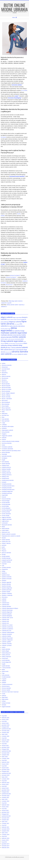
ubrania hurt (9, 284)
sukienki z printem (7, 645)
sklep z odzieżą (11, 347)
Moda (4, 61)
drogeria (4, 434)
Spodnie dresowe (6, 586)
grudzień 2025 (5, 725)
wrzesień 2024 (5, 753)
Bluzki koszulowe (6, 387)
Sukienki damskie (6, 606)
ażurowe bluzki (6, 369)
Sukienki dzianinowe (7, 610)
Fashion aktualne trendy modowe (10, 441)
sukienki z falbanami (7, 640)
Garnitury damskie (7, 443)
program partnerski (7, 560)
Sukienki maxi (5, 619)
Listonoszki (5, 523)
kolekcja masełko (6, 469)
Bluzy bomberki (6, 402)
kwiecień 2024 (5, 762)
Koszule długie (6, 500)
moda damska (17, 335)
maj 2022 (4, 803)
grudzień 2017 (5, 844)
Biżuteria (4, 380)
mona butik (17, 339)
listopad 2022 (5, 792)
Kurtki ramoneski (6, 513)
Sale (3, 565)
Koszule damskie (6, 499)
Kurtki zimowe (5, 515)
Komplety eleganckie (7, 491)
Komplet (4, 482)
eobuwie (4, 437)
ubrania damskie (18, 63)
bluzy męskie (5, 406)
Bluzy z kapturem (6, 409)
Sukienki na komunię (7, 627)
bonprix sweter (10, 319)
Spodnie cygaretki (6, 582)
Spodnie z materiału (7, 595)
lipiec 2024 (5, 756)
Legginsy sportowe (7, 519)
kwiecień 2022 (5, 805)
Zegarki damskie (6, 706)
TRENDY (4, 680)
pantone (4, 545)
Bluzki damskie (6, 383)
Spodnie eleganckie (7, 588)
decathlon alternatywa (8, 426)
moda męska (5, 530)
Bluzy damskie (5, 404)
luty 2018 (4, 842)
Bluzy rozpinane (6, 408)
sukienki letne (8, 349)
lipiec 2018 (5, 832)
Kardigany (4, 458)
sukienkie (18, 347)
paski (3, 547)
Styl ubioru (5, 597)
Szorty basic (5, 658)
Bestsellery (5, 372)
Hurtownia (3, 137)
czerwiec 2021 (5, 823)
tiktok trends (5, 671)
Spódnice (4, 573)
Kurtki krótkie (5, 506)
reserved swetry (11, 343)
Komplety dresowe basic (8, 489)
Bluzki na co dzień (6, 389)
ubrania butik (8, 352)
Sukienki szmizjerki (7, 634)
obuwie (4, 538)
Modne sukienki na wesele (9, 534)
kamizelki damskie (6, 456)
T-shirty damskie (6, 667)
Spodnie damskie (6, 584)
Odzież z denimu (6, 543)
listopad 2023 (5, 771)
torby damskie (5, 675)
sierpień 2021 (5, 819)
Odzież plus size (6, 541)
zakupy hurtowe (6, 703)
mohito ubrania (11, 339)
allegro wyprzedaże (17, 317)
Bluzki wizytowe (6, 391)
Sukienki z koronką (7, 643)
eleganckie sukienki (7, 435)
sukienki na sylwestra (7, 628)
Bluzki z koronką (6, 396)
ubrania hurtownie (15, 275)
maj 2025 (4, 738)
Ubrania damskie (6, 688)
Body (3, 411)
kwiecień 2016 (5, 847)
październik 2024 (6, 751)
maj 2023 (4, 780)
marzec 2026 (5, 719)
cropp (3, 422)
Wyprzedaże (5, 699)
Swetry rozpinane (6, 656)
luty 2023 (4, 786)
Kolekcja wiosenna (6, 474)
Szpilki (3, 664)
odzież (22, 339)
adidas (3, 363)
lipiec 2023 (5, 777)
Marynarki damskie (7, 525)
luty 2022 (4, 808)
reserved (4, 563)
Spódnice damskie (6, 576)
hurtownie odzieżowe (7, 448)
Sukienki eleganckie (7, 612)
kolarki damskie (6, 463)
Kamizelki (4, 454)
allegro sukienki (7, 317)
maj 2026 (4, 715)
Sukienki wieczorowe (7, 638)
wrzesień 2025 (5, 730)
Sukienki (4, 601)
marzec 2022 (5, 806)
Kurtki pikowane (6, 508)
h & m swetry (16, 324)
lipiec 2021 (5, 821)
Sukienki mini (5, 623)
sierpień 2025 (5, 732)
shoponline (5, 569)
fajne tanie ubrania (7, 63)
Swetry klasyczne (6, 653)
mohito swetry (4, 339)
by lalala (22, 319)
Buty (3, 417)
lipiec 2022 (5, 799)
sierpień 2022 (5, 797)
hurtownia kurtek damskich (16, 176)
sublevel (4, 599)
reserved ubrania (19, 343)
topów (16, 96)
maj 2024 (4, 760)
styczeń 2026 (5, 723)
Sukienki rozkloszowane (8, 632)
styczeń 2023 (5, 788)
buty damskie (5, 419)
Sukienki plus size (6, 630)
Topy (3, 673)
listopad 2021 (5, 814)
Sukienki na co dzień (7, 625)
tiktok (3, 669)
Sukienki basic (5, 602)
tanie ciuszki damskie (18, 349)
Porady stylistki (6, 556)
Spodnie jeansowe (6, 589)
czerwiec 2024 (5, 758)
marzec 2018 (5, 840)
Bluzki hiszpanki (6, 385)
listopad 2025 (5, 727)
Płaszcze (4, 551)
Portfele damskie (6, 558)
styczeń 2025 (5, 745)
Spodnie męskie (6, 591)
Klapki (3, 460)
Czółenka (4, 424)
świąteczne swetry (22, 354)
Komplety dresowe (7, 487)
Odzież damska (6, 539)
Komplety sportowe (7, 493)
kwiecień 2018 (5, 838)
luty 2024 (4, 766)
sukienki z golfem (6, 641)
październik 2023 (6, 773)
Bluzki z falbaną (6, 395)
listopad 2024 (5, 749)
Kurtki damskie (6, 502)
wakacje (4, 695)
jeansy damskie (6, 452)
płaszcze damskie (6, 552)
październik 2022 (6, 793)
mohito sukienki (19, 337)
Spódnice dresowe (6, 578)
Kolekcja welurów (6, 473)
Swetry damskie (6, 649)
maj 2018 (4, 836)
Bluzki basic (5, 382)
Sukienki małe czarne (7, 617)
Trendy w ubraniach (7, 684)
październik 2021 (6, 816)
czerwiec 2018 (5, 834)
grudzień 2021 (5, 812)
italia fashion (21, 326)
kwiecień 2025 (5, 740)
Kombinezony (5, 478)
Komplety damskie (6, 484)
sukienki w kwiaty (6, 636)
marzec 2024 (5, 764)
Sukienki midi (5, 621)
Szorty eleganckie (6, 662)
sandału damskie (6, 567)
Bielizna (4, 374)
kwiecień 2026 (5, 717)
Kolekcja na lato (6, 471)
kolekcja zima (5, 476)
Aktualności (5, 367)
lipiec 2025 (5, 734)
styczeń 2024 (5, 767)
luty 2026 (4, 721)
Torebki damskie (6, 677)
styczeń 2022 (5, 810)
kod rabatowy (5, 461)
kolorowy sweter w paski (6, 328)
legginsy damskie (6, 517)
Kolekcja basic (5, 465)
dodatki (3, 215)
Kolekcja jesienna (6, 467)
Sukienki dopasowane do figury (10, 608)
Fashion (4, 439)
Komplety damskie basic (8, 486)
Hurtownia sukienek (7, 447)
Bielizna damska (6, 376)
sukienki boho (5, 604)
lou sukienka (16, 331)
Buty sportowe (5, 421)
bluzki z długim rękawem (8, 393)
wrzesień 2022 (5, 795)
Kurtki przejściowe (6, 510)
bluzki (18, 213)
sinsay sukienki (12, 345)
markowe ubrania (6, 335)
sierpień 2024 (5, 754)
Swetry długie (5, 651)
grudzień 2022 (5, 790)
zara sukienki (6, 354)
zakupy (4, 701)
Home (3, 445)
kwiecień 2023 (5, 782)
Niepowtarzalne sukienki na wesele (11, 536)
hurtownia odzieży (17, 85)
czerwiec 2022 (5, 801)
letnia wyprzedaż (9, 329)
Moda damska (5, 528)
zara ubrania (14, 354)
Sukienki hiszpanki (7, 614)
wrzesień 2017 (5, 845)
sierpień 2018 (5, 831)
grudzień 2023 (5, 769)
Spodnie (4, 580)
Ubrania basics (6, 686)
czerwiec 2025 (5, 736)
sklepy (3, 571)
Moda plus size (6, 532)
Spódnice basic (6, 575)
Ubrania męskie (6, 690)
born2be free (5, 415)
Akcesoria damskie (7, 365)
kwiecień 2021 (5, 827)
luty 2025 (4, 743)
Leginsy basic (5, 521)
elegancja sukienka (15, 322)
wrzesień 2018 (5, 829)
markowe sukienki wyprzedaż (14, 332)
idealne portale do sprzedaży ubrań (11, 450)
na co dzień (24, 90)
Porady (3, 554)
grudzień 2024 (5, 747)
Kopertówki (5, 495)
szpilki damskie (6, 666)
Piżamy (4, 549)
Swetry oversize (6, 654)
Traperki (4, 679)
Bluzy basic (5, 400)
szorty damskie (6, 660)
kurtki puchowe (6, 512)
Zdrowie (4, 705)
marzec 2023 (5, 784)
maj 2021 (4, 825)
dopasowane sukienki (7, 430)
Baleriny (4, 371)
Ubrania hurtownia (11, 277)
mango (22, 331)
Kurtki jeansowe (6, 504)
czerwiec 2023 (5, 779)
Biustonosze (5, 378)
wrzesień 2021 (5, 818)
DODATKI (4, 428)
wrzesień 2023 (5, 775)
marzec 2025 (5, 741)
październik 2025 (6, 728)
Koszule (4, 497)
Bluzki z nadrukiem (7, 398)
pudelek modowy (6, 562)
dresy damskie (5, 432)
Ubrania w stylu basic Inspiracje (10, 692)
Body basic (5, 413)
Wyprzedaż (5, 697)
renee (6, 343)
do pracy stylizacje (19, 61)
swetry (3, 647)
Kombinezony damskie (8, 480)
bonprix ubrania (17, 319)
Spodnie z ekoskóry (7, 593)
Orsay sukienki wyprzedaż (12, 341)
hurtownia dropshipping (14, 98)
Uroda (3, 693)
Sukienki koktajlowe (7, 615)
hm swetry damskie (12, 326)
